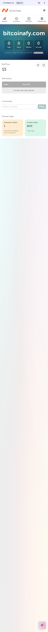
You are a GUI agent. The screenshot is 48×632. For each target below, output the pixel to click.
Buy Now (29, 21)
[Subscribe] (43, 65)
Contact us (8, 3)
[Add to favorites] (38, 65)
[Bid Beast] (42, 625)
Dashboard (42, 21)
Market (4, 21)
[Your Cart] (39, 2)
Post (41, 106)
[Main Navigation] (44, 10)
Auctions (16, 21)
